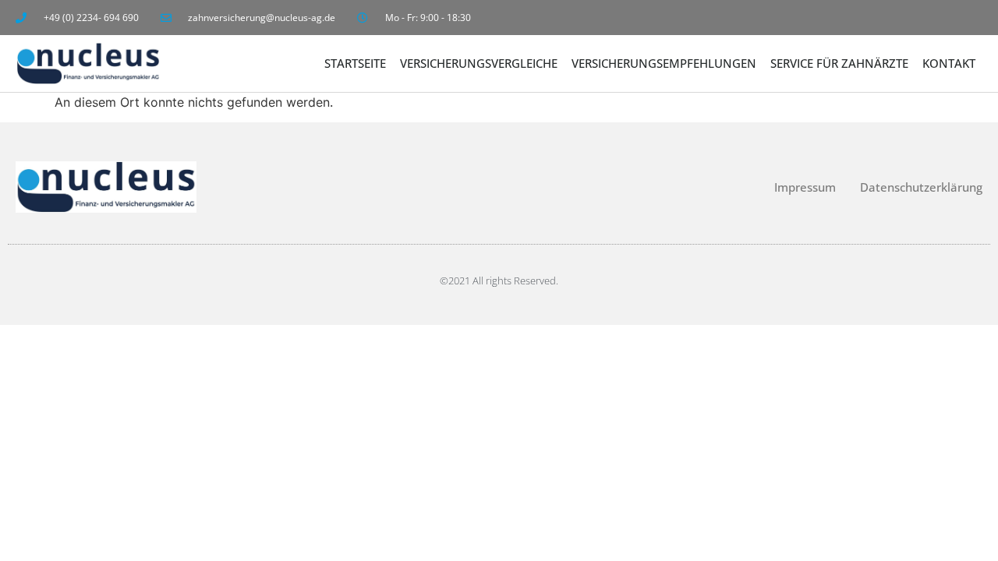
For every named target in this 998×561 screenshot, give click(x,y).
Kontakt (948, 63)
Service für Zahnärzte (839, 63)
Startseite (355, 63)
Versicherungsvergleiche (478, 63)
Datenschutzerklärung (921, 187)
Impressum (805, 187)
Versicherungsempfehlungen (664, 63)
